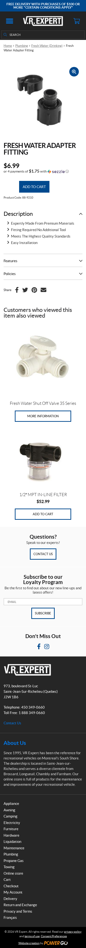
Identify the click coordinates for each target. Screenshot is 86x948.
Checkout (11, 886)
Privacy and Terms (18, 911)
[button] (9, 21)
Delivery (10, 899)
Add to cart (34, 187)
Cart (7, 880)
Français (10, 917)
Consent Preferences (54, 936)
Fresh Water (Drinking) (47, 46)
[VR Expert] (43, 21)
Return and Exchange (20, 905)
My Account (13, 892)
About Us (15, 743)
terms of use (32, 936)
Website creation (29, 943)
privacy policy (72, 931)
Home (8, 46)
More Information (43, 416)
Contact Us (43, 554)
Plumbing (21, 46)
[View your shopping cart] (76, 21)
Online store (13, 873)
